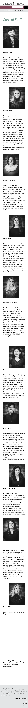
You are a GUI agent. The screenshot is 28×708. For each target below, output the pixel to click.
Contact (24, 701)
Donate (25, 706)
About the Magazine (21, 698)
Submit (25, 703)
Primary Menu (26, 7)
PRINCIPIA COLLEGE (7, 688)
